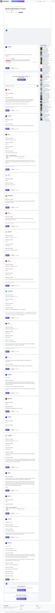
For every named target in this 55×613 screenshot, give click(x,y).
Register (40, 1)
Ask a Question (22, 79)
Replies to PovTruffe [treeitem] (22, 85)
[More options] (37, 47)
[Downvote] (14, 68)
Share (18, 68)
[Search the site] (53, 1)
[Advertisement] (28, 20)
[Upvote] (11, 68)
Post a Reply (22, 590)
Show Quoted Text (9, 93)
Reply (8, 68)
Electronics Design (10, 6)
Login (38, 1)
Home (6, 6)
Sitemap (21, 609)
